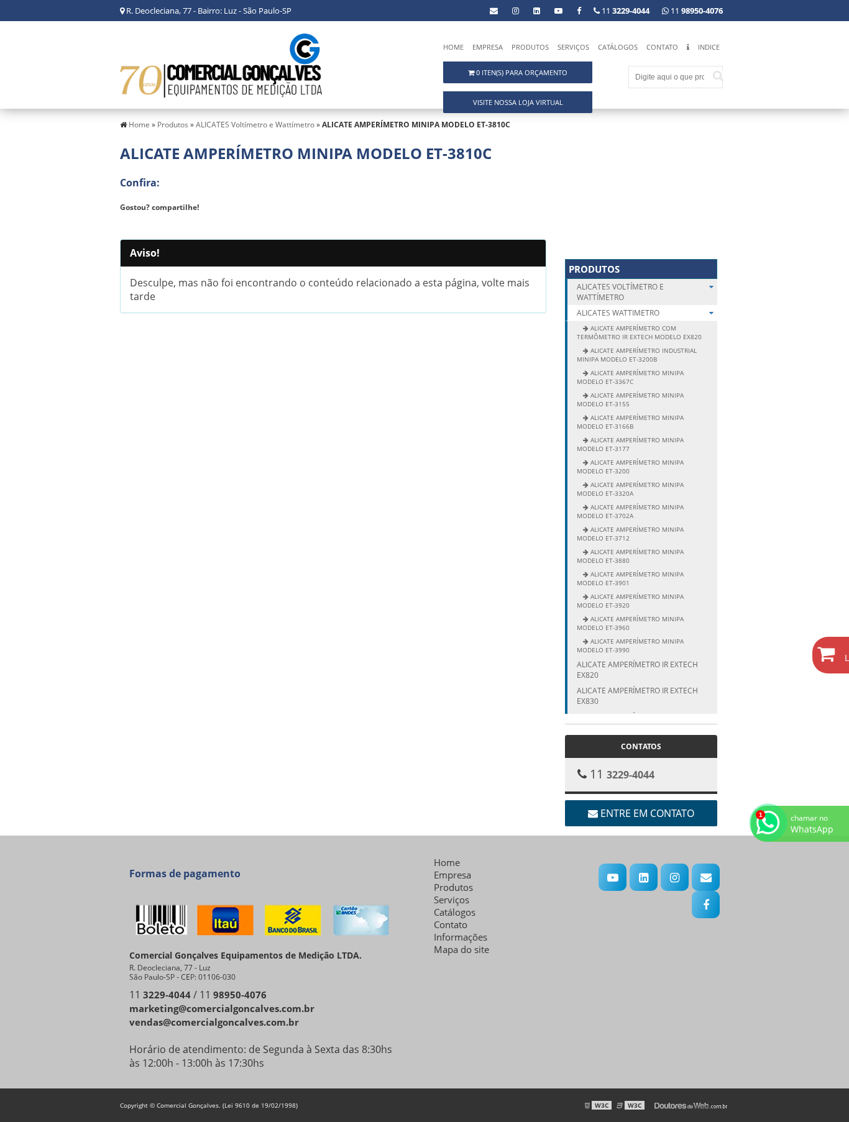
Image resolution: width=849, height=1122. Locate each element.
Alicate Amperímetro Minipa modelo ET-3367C (630, 377)
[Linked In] (536, 10)
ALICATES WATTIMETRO (618, 313)
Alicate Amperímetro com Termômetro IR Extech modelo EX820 (639, 332)
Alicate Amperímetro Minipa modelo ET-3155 (630, 399)
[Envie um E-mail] (494, 10)
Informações (460, 937)
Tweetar (143, 225)
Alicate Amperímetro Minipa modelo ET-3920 (630, 600)
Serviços (573, 47)
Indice (709, 47)
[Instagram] (515, 10)
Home (453, 47)
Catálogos (618, 47)
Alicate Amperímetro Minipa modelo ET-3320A (630, 489)
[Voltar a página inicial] (221, 64)
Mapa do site (461, 949)
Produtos (530, 47)
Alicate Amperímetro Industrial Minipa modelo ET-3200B (637, 354)
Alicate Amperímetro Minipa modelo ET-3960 (630, 623)
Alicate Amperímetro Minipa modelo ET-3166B (630, 422)
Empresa (487, 47)
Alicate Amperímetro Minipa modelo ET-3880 (630, 556)
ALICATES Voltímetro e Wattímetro (620, 292)
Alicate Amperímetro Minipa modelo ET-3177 (630, 444)
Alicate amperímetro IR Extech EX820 (637, 669)
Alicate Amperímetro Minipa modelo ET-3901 (630, 578)
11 (696, 10)
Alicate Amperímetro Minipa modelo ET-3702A (630, 511)
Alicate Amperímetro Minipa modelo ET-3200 (630, 466)
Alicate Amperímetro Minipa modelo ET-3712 (630, 533)
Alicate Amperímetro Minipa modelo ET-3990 (630, 645)
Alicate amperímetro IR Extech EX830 (637, 695)
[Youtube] (558, 10)
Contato (662, 47)
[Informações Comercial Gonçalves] (688, 50)
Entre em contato (646, 813)
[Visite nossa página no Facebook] (579, 10)
